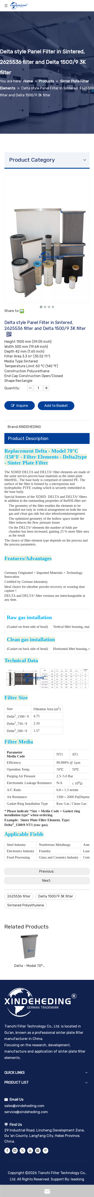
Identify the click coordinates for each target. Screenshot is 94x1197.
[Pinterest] (45, 1150)
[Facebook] (7, 1150)
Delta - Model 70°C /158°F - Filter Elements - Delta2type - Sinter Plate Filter (29, 966)
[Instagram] (38, 1150)
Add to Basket (56, 406)
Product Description (28, 438)
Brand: (13, 427)
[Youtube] (30, 1150)
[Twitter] (22, 1150)
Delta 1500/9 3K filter (55, 896)
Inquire (22, 406)
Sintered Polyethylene (25, 905)
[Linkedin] (15, 1150)
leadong (77, 1179)
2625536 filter (18, 896)
